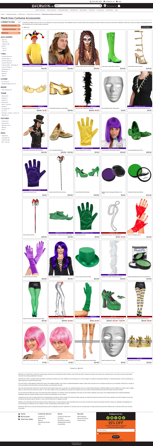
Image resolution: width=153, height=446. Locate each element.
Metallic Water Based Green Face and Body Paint (139, 276)
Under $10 (4, 138)
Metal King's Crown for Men (134, 360)
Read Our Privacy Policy (116, 440)
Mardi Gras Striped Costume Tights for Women (138, 318)
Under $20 (4, 140)
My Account (25, 417)
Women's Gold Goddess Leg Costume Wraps (86, 360)
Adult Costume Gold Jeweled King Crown (58, 66)
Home (23, 414)
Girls (3, 50)
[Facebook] (108, 417)
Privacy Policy (81, 420)
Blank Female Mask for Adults (108, 360)
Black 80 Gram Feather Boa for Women (84, 108)
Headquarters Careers (64, 422)
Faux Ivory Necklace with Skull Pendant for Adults (139, 108)
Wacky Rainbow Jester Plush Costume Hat (32, 66)
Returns (40, 420)
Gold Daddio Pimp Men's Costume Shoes (58, 108)
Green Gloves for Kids (80, 234)
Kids (3, 46)
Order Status (42, 418)
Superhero (4, 115)
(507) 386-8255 (97, 1)
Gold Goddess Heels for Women (135, 66)
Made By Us (5, 125)
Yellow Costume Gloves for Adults (83, 150)
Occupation (5, 108)
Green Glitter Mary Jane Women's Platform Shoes (113, 318)
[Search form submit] (100, 5)
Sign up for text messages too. (108, 433)
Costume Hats (5, 58)
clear (19, 22)
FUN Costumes (6, 90)
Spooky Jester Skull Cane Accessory (57, 192)
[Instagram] (115, 417)
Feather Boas (5, 69)
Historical (4, 102)
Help (119, 1)
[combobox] (76, 5)
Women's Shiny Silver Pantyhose (56, 318)
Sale (3, 129)
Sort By (146, 27)
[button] (110, 5)
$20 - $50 (4, 142)
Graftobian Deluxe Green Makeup (135, 192)
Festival (4, 100)
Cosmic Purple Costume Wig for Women (111, 150)
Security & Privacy (82, 418)
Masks (3, 73)
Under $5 (4, 135)
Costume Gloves (6, 56)
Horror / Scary (5, 104)
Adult (3, 39)
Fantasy (4, 98)
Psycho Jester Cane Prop (28, 234)
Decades (4, 96)
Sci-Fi (3, 111)
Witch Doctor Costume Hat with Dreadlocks (33, 150)
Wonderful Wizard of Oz (8, 83)
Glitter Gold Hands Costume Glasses (31, 108)
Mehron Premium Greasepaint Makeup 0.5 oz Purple (112, 193)
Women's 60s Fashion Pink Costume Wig (58, 360)
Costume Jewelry (6, 60)
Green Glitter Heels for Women (82, 192)
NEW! (3, 127)
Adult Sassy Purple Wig (54, 276)
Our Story (60, 418)
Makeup (4, 71)
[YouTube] (119, 417)
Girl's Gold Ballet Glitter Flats (56, 150)
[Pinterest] (111, 417)
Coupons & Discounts (64, 416)
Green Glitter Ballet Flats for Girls (135, 150)
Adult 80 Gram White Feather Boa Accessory (112, 276)
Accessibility (61, 424)
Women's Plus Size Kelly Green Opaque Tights (33, 318)
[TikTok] (123, 417)
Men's (3, 42)
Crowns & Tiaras (6, 67)
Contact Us (109, 1)
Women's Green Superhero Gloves (83, 318)
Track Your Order (27, 419)
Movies (3, 106)
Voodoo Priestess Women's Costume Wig (85, 66)
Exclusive (4, 123)
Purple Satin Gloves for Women (30, 276)
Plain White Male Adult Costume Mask (110, 108)
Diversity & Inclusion (64, 420)
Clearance (4, 121)
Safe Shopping (81, 416)
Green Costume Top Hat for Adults (83, 276)
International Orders (44, 422)
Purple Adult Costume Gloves (29, 192)
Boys (3, 48)
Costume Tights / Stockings (9, 65)
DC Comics (4, 81)
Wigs (3, 75)
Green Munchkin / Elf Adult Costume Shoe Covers (60, 234)
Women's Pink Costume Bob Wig (30, 360)
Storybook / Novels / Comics (9, 113)
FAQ (39, 424)
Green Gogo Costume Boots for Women (110, 66)
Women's (4, 44)
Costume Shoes (6, 63)
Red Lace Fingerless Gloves (134, 234)
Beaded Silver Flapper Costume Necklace (111, 234)
